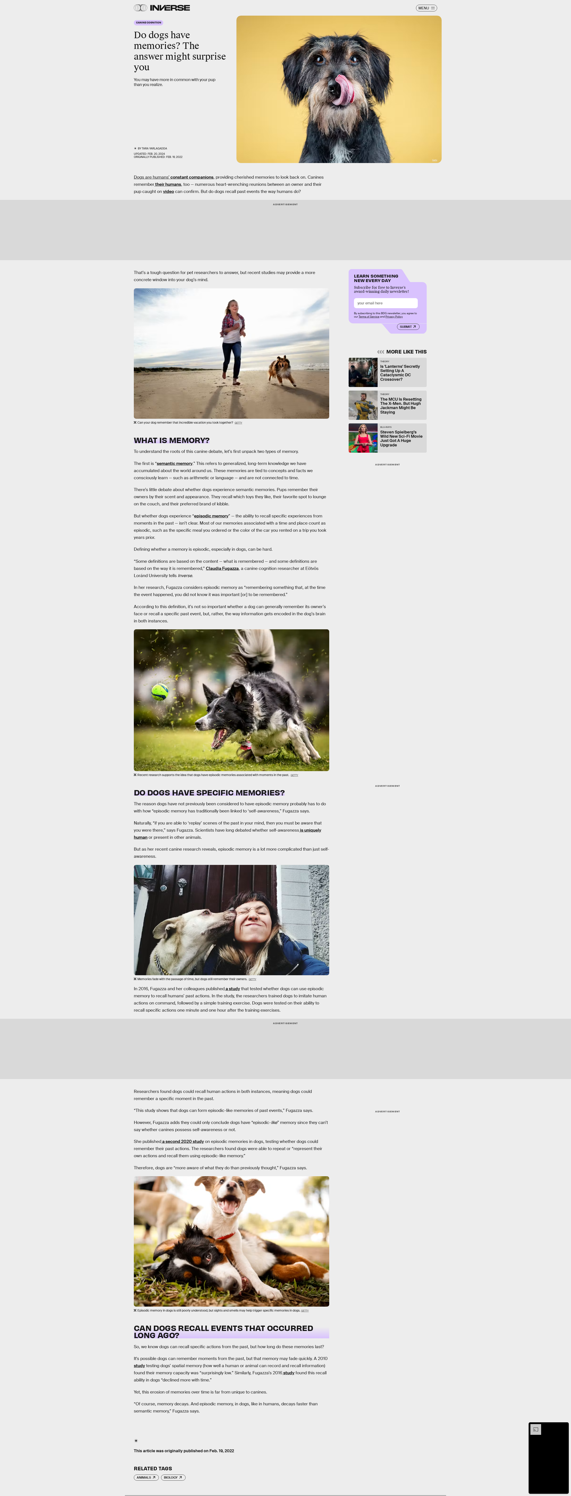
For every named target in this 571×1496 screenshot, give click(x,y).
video (168, 191)
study (139, 1365)
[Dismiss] (563, 1426)
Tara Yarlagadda (154, 148)
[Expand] (533, 1426)
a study (232, 989)
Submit (406, 327)
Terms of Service (369, 316)
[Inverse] (170, 8)
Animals (144, 1477)
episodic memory (211, 516)
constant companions (191, 177)
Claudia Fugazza (222, 568)
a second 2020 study (182, 1141)
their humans (167, 184)
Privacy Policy (394, 316)
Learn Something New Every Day (376, 277)
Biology (171, 1477)
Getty (434, 160)
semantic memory (174, 463)
